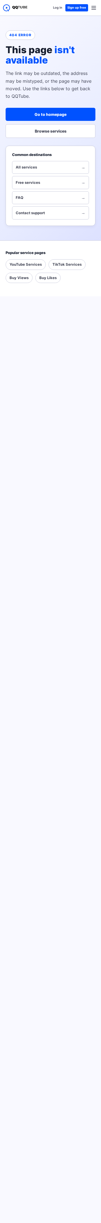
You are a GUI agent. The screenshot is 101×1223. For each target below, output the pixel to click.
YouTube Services (26, 264)
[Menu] (93, 7)
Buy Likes (48, 277)
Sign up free (76, 7)
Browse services (50, 131)
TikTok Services (67, 264)
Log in (57, 7)
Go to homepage (50, 114)
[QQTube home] (15, 7)
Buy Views (19, 277)
